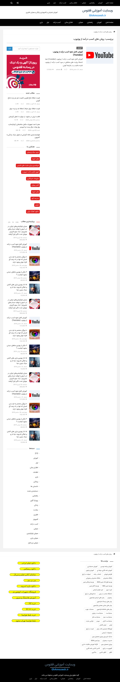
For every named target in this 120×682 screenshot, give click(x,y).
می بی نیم (32, 580)
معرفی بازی (34, 538)
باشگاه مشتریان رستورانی (93, 578)
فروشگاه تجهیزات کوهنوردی (24, 592)
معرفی (84, 3)
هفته (17, 222)
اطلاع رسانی (73, 3)
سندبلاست (109, 613)
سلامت (35, 510)
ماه (13, 222)
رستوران (109, 598)
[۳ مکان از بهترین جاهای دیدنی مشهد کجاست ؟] (34, 276)
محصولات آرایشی (107, 633)
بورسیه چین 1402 (107, 586)
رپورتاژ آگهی (34, 500)
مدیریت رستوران (107, 640)
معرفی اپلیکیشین (32, 533)
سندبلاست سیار (107, 617)
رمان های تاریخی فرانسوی (96, 598)
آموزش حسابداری (92, 566)
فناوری (36, 515)
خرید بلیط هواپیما (29, 615)
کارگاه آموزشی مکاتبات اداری (90, 644)
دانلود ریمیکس (30, 569)
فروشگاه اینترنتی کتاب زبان (104, 629)
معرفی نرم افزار (33, 543)
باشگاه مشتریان (107, 578)
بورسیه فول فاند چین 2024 (104, 582)
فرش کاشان (103, 625)
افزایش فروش (108, 574)
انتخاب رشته (97, 574)
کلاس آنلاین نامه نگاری (93, 648)
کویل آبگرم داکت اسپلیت (30, 172)
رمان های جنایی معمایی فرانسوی (102, 605)
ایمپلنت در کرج (86, 574)
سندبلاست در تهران (97, 613)
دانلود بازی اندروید (28, 586)
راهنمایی (92, 3)
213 (36, 453)
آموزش (100, 3)
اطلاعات (35, 472)
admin (58, 69)
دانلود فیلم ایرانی (29, 563)
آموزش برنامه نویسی (106, 566)
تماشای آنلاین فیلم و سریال (25, 574)
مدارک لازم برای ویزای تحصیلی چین (102, 637)
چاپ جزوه (35, 158)
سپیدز (98, 621)
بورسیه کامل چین (94, 586)
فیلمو (37, 205)
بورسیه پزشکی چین (88, 582)
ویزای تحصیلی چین (106, 644)
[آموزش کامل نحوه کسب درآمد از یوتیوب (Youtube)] (99, 55)
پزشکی (36, 482)
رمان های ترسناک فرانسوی (104, 601)
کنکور (110, 652)
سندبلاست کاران (107, 621)
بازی (48, 3)
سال (9, 222)
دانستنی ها (34, 486)
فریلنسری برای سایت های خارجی (28, 165)
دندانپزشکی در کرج (90, 594)
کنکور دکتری (102, 652)
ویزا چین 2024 (95, 640)
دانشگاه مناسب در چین (105, 594)
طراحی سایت (89, 621)
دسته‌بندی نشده (32, 491)
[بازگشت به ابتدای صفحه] (6, 676)
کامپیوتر (35, 519)
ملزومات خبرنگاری (33, 178)
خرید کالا (32, 603)
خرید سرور (109, 590)
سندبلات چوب (89, 609)
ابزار (54, 3)
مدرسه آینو (35, 198)
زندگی (36, 505)
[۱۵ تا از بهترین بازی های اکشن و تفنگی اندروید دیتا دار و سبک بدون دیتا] (34, 289)
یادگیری (94, 652)
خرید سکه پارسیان (33, 152)
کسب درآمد (62, 3)
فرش (110, 625)
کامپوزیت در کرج (107, 648)
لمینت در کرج (90, 629)
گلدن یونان (35, 185)
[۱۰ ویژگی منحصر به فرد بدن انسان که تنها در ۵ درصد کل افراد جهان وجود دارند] (34, 261)
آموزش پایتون (90, 570)
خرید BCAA (31, 609)
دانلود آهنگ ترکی (33, 211)
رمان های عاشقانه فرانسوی (104, 609)
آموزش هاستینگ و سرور (26, 598)
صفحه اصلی (109, 3)
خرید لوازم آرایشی (98, 590)
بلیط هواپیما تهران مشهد (26, 621)
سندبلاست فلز (96, 617)
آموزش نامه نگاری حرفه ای (104, 570)
